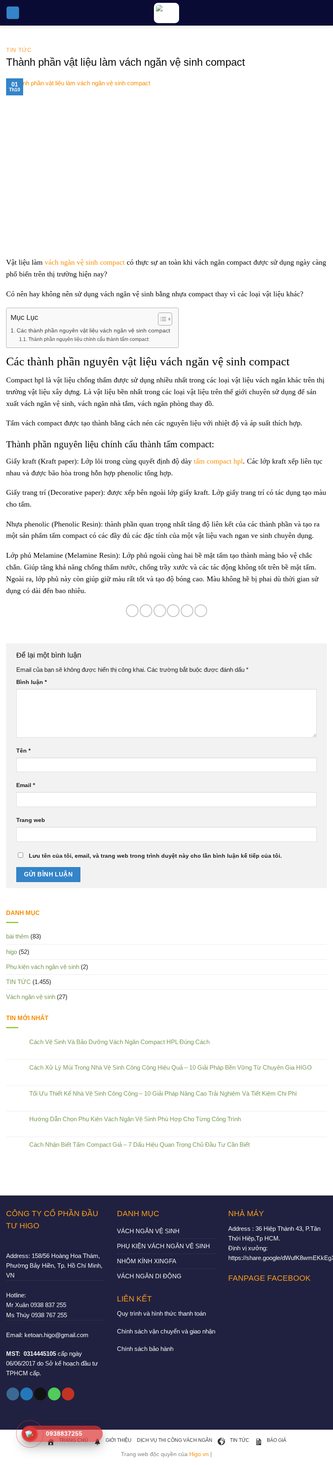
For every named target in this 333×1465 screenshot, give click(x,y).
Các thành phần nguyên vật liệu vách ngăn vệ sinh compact (93, 331)
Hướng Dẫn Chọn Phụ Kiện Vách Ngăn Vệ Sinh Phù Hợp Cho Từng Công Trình (135, 1118)
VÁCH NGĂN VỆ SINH (148, 1231)
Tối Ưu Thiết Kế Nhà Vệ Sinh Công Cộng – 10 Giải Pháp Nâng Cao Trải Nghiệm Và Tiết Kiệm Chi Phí (163, 1093)
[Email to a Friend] (173, 610)
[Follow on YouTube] (68, 1393)
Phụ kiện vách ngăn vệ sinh (42, 966)
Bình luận (31, 682)
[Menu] (12, 12)
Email (25, 785)
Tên (23, 751)
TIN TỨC (19, 50)
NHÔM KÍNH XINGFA (146, 1261)
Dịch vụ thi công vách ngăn (174, 1440)
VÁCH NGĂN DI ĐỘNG (149, 1276)
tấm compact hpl (218, 461)
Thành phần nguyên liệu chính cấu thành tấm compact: (88, 339)
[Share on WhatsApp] (132, 610)
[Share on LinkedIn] (201, 610)
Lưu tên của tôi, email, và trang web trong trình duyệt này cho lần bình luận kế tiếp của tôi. (155, 856)
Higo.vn (199, 1454)
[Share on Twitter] (160, 610)
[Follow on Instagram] (12, 1393)
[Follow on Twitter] (26, 1393)
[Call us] (54, 1393)
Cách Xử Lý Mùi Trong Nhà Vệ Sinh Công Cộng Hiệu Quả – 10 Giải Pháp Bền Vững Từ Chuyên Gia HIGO (170, 1067)
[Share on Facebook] (146, 610)
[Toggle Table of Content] (161, 319)
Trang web (30, 820)
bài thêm (17, 936)
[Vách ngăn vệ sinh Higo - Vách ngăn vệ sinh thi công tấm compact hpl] (166, 13)
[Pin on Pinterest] (187, 610)
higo (11, 951)
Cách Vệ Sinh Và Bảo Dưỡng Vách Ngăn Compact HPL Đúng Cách (119, 1041)
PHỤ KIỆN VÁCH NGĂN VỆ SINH (163, 1246)
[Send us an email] (40, 1393)
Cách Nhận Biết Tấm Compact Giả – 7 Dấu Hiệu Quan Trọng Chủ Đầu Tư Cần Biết (139, 1144)
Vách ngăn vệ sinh (30, 996)
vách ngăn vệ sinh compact (85, 262)
